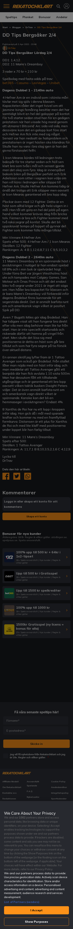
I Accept (36, 910)
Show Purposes (36, 922)
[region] (36, 865)
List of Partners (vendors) (21, 902)
